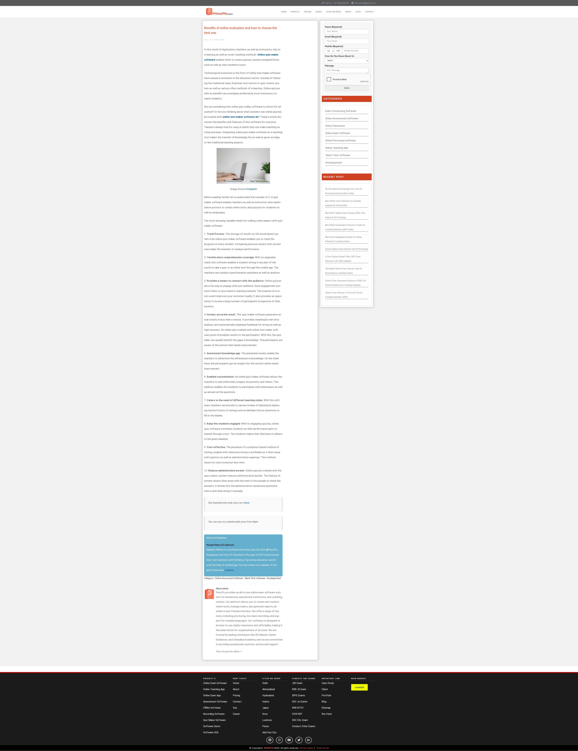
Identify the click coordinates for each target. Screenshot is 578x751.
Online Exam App (212, 695)
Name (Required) (333, 27)
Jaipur (265, 707)
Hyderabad (268, 695)
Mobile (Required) (334, 46)
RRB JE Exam (299, 689)
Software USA (210, 732)
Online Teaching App (336, 147)
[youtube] (289, 740)
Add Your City (269, 732)
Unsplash (251, 189)
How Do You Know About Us (339, 56)
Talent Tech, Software (254, 578)
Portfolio (326, 695)
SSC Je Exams (299, 701)
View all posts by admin (229, 651)
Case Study (328, 683)
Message (329, 66)
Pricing (236, 695)
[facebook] (269, 740)
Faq (235, 707)
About (236, 689)
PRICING (307, 12)
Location (359, 687)
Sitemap (326, 707)
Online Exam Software (337, 133)
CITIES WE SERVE (333, 12)
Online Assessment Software (229, 578)
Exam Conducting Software (340, 111)
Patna (265, 726)
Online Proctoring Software (340, 140)
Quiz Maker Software (214, 720)
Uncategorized (273, 578)
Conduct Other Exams (303, 726)
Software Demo (211, 726)
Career (236, 714)
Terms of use (322, 748)
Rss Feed (327, 714)
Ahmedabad (268, 689)
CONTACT (369, 12)
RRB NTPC (298, 707)
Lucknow (267, 720)
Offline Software (212, 707)
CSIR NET (297, 714)
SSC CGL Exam (300, 720)
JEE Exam (297, 683)
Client (325, 689)
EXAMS (318, 12)
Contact (237, 701)
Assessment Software (215, 701)
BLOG (358, 12)
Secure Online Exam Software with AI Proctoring (346, 249)
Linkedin (229, 570)
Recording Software (214, 714)
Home (236, 683)
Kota (264, 714)
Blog (324, 701)
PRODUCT (295, 12)
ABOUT (348, 12)
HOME (283, 12)
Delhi (265, 683)
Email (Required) (333, 37)
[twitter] (298, 740)
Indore (265, 701)
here (246, 502)
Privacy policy (307, 748)
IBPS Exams (298, 695)
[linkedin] (308, 740)
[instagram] (279, 740)
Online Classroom (335, 125)
